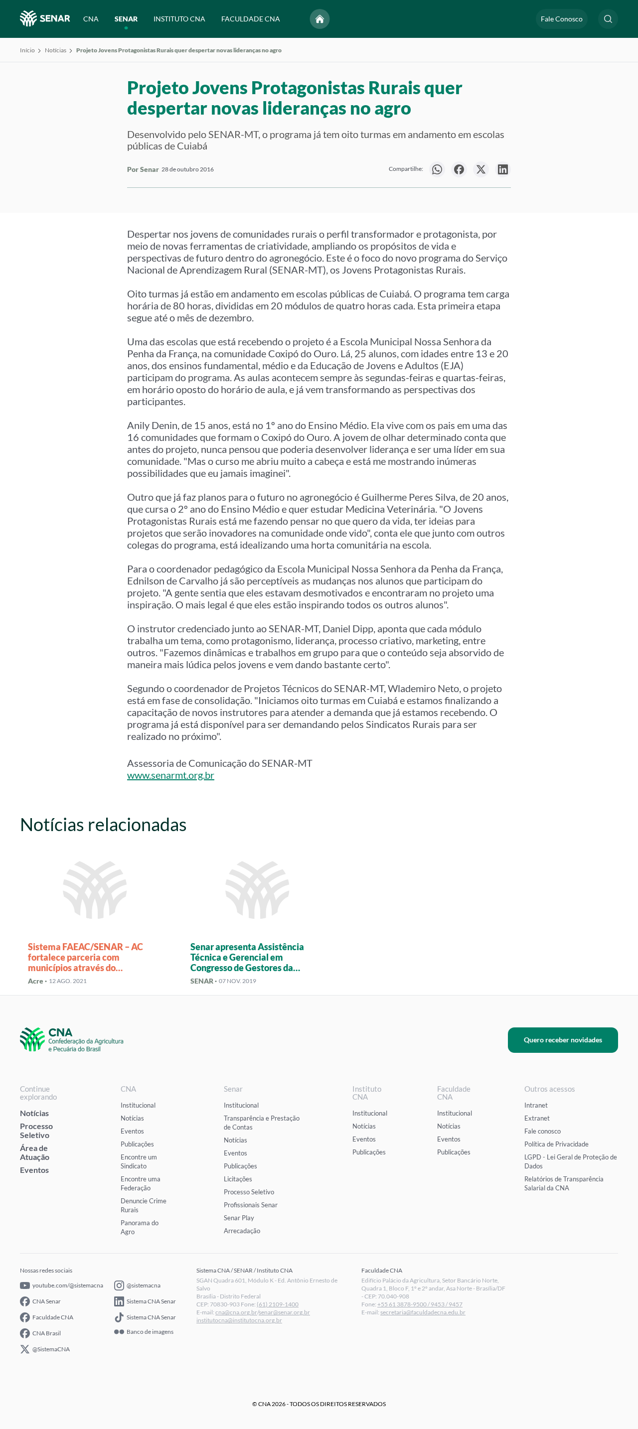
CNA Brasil (46, 1333)
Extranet (537, 1118)
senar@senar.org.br (284, 1312)
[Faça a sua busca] (608, 19)
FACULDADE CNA (250, 18)
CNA (91, 18)
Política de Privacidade (556, 1144)
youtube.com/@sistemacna (67, 1285)
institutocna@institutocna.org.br (239, 1320)
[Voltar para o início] (320, 19)
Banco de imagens (150, 1331)
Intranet (536, 1105)
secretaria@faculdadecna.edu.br (423, 1312)
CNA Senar (46, 1301)
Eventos (34, 1169)
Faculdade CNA (52, 1317)
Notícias (55, 50)
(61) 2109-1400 (278, 1304)
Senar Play (239, 1218)
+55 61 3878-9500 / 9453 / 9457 (420, 1304)
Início (27, 50)
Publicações (137, 1144)
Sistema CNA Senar (151, 1301)
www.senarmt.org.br (170, 775)
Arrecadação (242, 1231)
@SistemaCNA (51, 1349)
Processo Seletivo (36, 1130)
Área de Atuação (34, 1152)
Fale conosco (542, 1131)
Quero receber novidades (563, 1039)
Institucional (138, 1105)
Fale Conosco (562, 18)
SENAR (126, 18)
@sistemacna (143, 1285)
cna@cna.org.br (236, 1312)
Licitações (238, 1179)
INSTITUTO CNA (179, 18)
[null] (437, 169)
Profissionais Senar (251, 1205)
